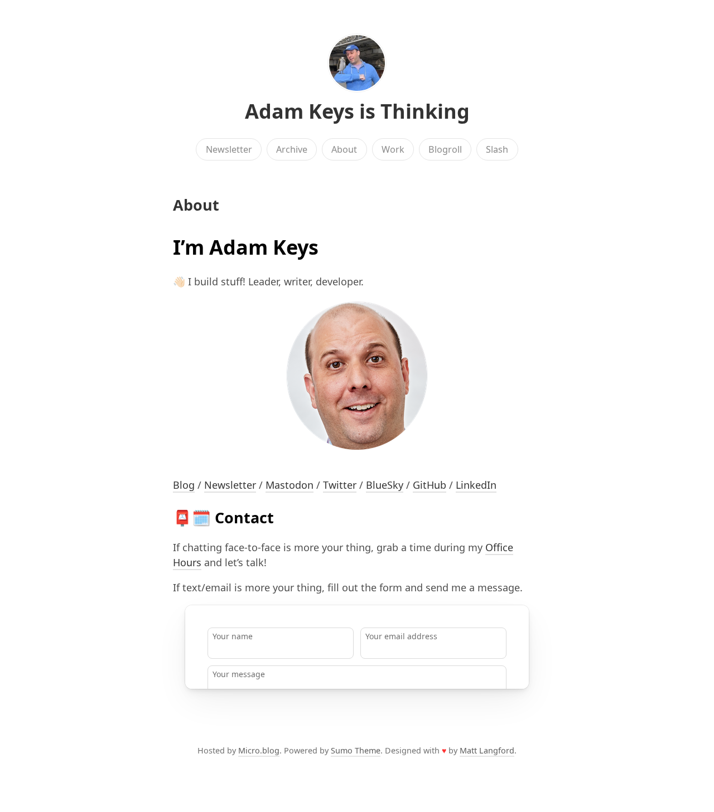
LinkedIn (476, 485)
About (344, 149)
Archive (291, 149)
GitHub (429, 485)
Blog (184, 485)
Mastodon (289, 485)
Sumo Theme (355, 750)
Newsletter (229, 149)
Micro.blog (258, 750)
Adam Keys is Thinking (357, 111)
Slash (497, 149)
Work (393, 149)
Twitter (339, 485)
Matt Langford (487, 750)
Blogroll (445, 149)
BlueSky (384, 485)
